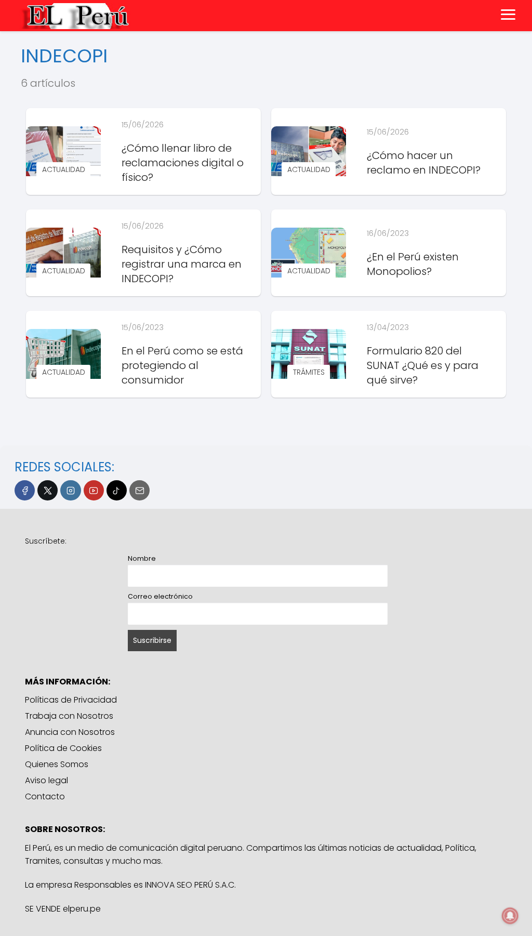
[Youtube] (94, 490)
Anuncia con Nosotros (70, 732)
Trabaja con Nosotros (69, 716)
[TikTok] (117, 490)
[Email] (139, 490)
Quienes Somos (56, 764)
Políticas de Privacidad (71, 700)
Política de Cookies (63, 748)
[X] (47, 490)
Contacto (45, 796)
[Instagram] (70, 490)
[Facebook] (25, 490)
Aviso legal (46, 780)
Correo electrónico (160, 596)
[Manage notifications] (510, 915)
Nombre (142, 558)
